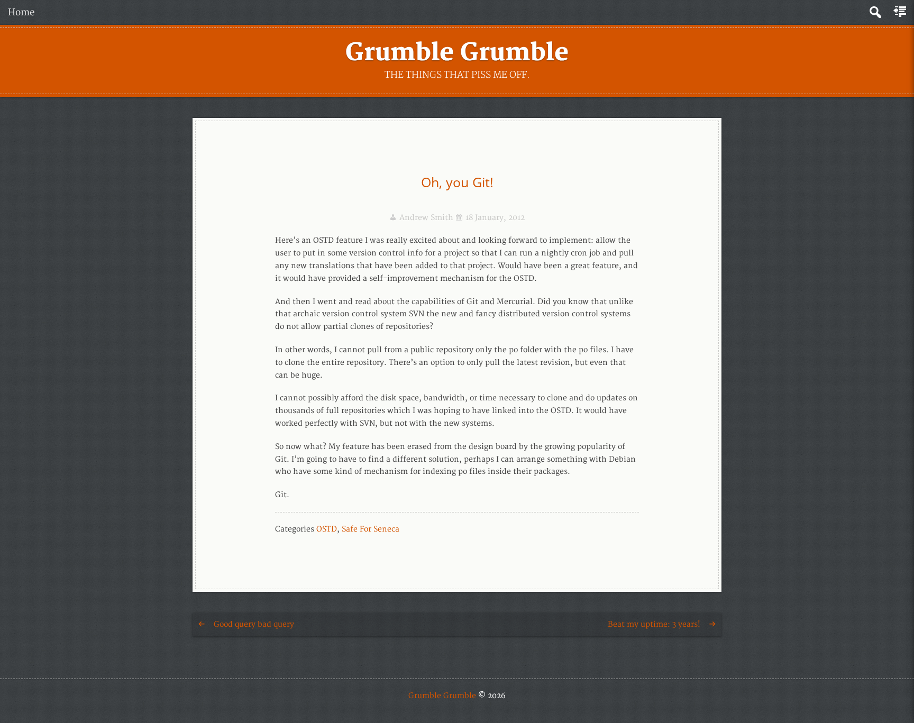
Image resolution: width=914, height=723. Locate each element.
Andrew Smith (426, 217)
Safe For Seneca (370, 529)
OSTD (326, 529)
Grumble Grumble (457, 53)
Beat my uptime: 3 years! (654, 624)
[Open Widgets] (901, 12)
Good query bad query (254, 624)
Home (21, 12)
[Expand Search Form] (875, 12)
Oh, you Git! (457, 182)
